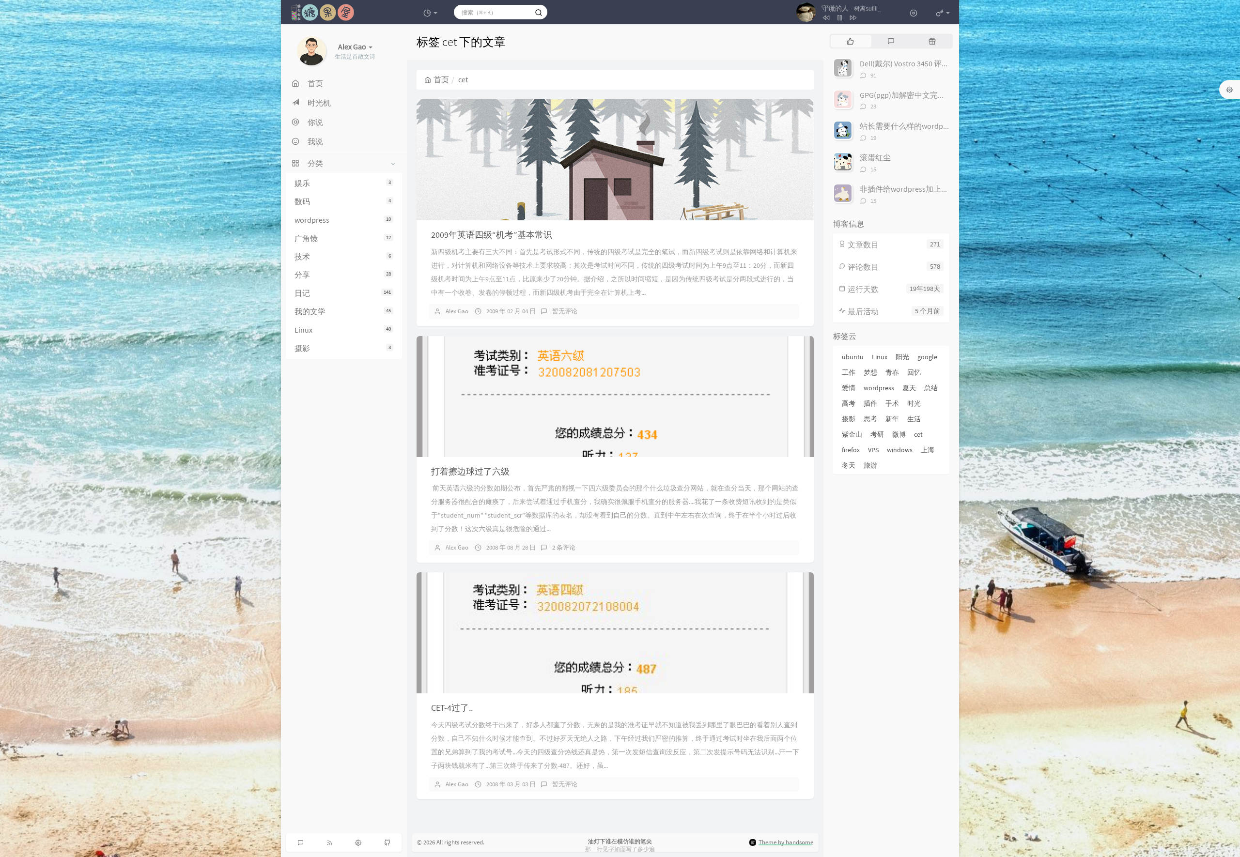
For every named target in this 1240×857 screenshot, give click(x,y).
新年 (892, 418)
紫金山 (852, 434)
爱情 (848, 387)
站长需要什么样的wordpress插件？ (920, 126)
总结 (931, 387)
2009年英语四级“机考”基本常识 (491, 234)
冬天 (848, 465)
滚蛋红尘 (875, 157)
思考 (870, 418)
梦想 (870, 372)
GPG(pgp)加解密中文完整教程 (910, 95)
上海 (927, 449)
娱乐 (342, 183)
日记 (342, 293)
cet (918, 434)
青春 (892, 372)
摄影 (342, 348)
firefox (851, 449)
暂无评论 (564, 311)
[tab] (850, 41)
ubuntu (853, 356)
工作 (848, 372)
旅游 (870, 465)
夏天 (909, 387)
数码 (342, 201)
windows (900, 449)
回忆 (914, 372)
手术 (892, 403)
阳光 (902, 356)
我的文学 (342, 311)
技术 (342, 256)
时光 (914, 403)
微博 (899, 434)
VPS (873, 449)
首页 (441, 79)
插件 (870, 403)
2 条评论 (563, 547)
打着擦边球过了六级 (470, 471)
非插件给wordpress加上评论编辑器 (920, 189)
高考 (848, 403)
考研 (877, 434)
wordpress (342, 220)
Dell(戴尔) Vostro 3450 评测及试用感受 (924, 63)
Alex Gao (457, 311)
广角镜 (342, 238)
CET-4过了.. (452, 707)
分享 (342, 275)
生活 (914, 418)
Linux (342, 330)
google (927, 356)
